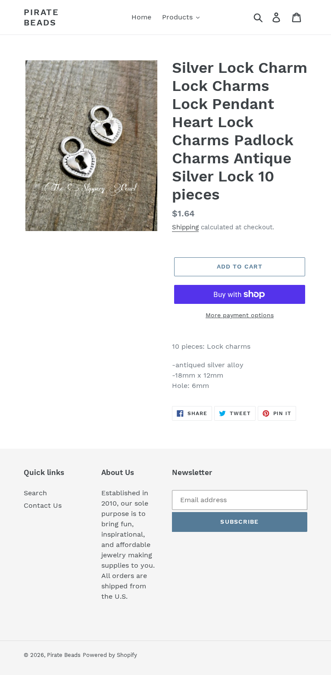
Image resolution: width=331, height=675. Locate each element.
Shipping (185, 227)
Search (35, 493)
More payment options (240, 315)
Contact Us (43, 505)
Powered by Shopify (110, 655)
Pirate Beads (41, 17)
